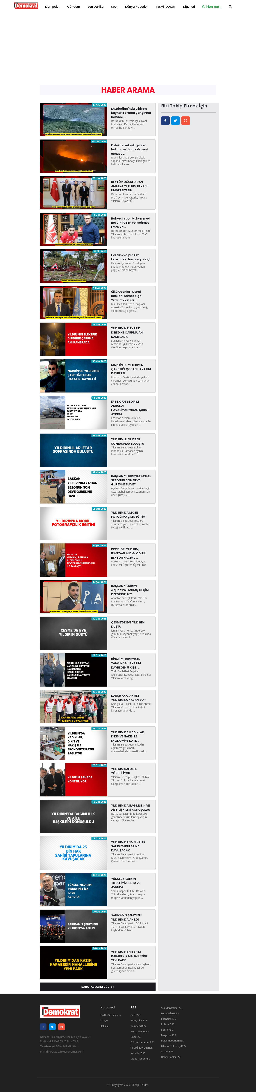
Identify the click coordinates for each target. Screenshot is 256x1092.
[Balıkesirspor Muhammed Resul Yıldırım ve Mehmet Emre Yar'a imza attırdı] (73, 229)
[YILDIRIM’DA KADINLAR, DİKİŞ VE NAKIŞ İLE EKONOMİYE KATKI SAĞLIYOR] (73, 743)
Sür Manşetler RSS (171, 1008)
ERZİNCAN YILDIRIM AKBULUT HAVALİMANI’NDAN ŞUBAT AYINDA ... (130, 407)
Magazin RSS (168, 1035)
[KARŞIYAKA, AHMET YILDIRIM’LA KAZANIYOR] (73, 706)
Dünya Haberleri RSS (143, 1042)
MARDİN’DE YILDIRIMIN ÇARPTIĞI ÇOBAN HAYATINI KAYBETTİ (131, 369)
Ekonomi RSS (168, 1018)
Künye (104, 1020)
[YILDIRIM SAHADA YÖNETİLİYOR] (73, 779)
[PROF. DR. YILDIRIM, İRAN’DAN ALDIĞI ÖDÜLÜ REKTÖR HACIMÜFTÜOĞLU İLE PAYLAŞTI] (73, 560)
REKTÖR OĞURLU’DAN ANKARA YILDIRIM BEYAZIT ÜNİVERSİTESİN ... (130, 186)
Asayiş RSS (167, 1051)
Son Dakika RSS (140, 1031)
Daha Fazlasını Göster (97, 987)
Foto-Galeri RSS (170, 1013)
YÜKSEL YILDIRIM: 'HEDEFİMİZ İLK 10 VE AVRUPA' (125, 883)
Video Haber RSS (140, 1058)
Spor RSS (136, 1036)
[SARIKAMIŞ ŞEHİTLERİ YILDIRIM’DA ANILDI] (73, 926)
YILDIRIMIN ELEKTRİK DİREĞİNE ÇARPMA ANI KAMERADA (127, 332)
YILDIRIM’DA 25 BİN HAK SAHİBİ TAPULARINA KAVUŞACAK (128, 846)
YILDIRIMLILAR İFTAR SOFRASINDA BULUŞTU (127, 441)
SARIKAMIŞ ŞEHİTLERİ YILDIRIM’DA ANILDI (126, 917)
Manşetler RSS (139, 1020)
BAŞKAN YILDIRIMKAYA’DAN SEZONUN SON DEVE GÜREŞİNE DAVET (131, 480)
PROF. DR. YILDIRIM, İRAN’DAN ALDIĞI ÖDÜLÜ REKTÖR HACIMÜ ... (128, 553)
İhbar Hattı (213, 7)
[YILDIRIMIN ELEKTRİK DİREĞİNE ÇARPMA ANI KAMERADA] (73, 339)
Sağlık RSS (167, 1029)
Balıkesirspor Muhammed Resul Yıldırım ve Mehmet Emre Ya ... (130, 222)
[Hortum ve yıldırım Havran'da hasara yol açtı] (73, 266)
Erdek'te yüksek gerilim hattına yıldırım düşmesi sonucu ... (129, 149)
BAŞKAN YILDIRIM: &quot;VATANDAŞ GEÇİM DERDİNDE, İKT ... (130, 590)
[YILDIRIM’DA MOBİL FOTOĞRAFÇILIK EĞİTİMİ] (73, 523)
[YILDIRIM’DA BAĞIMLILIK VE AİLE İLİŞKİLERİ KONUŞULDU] (73, 816)
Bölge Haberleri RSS (172, 1040)
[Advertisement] (128, 41)
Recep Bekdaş (140, 1085)
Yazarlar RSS (138, 1053)
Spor (114, 7)
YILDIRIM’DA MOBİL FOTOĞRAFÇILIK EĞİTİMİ (128, 514)
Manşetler (52, 7)
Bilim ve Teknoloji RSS (173, 1046)
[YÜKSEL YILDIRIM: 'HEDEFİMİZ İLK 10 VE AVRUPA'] (73, 889)
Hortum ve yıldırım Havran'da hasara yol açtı (131, 257)
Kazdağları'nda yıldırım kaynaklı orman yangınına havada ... (131, 112)
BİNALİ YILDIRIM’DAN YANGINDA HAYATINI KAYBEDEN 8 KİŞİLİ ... (126, 663)
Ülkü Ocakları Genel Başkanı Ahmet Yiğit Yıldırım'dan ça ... (126, 296)
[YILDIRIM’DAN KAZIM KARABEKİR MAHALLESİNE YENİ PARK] (73, 962)
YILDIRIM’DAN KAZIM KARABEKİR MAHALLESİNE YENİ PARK (129, 956)
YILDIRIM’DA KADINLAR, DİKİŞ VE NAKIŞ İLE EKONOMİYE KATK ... (128, 736)
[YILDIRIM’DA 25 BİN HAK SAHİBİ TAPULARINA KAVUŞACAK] (73, 853)
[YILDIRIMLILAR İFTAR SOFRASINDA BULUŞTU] (73, 450)
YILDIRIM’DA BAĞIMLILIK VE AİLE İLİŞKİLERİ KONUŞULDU (130, 807)
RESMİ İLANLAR (166, 7)
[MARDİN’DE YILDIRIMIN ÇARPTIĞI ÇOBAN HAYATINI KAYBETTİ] (73, 375)
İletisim (104, 1026)
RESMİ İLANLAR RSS (142, 1047)
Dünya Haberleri (136, 7)
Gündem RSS (138, 1026)
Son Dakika (96, 7)
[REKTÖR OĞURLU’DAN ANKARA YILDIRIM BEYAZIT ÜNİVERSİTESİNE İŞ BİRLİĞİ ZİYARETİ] (73, 192)
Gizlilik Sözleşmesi (110, 1015)
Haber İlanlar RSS (171, 1057)
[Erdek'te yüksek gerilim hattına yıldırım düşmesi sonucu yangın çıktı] (73, 156)
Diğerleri (189, 7)
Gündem (73, 7)
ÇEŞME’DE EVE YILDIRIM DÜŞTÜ (127, 624)
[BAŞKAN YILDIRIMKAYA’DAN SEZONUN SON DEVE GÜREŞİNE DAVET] (73, 486)
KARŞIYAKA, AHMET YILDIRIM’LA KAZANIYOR (128, 698)
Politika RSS (167, 1024)
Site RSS (135, 1015)
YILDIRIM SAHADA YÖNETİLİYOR (124, 771)
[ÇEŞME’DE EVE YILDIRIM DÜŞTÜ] (73, 633)
